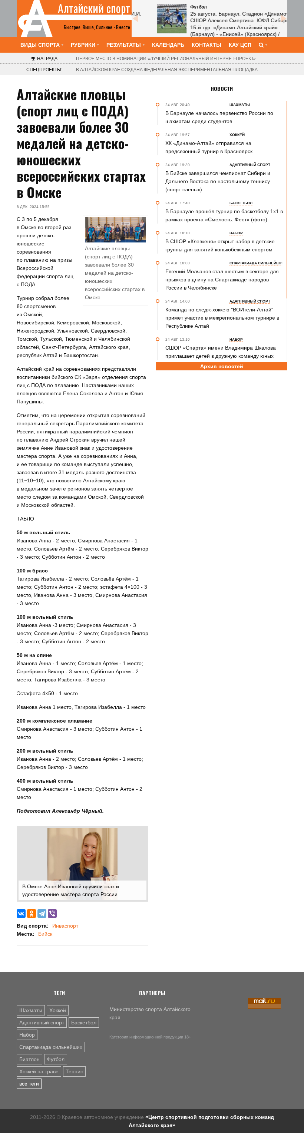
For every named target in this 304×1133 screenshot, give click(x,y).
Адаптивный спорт (41, 1022)
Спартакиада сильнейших (50, 1047)
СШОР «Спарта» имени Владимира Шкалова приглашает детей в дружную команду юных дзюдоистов (220, 356)
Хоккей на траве (39, 1071)
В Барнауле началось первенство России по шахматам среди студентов (219, 117)
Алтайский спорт (94, 8)
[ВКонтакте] (21, 913)
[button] (140, 834)
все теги (29, 1084)
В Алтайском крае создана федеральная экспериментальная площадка (167, 69)
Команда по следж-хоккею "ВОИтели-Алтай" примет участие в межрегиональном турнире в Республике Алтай (222, 318)
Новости (222, 88)
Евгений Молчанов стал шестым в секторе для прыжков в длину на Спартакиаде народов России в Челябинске (222, 279)
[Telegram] (41, 913)
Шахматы (30, 1010)
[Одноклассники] (31, 913)
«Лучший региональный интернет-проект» (166, 58)
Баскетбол (83, 1022)
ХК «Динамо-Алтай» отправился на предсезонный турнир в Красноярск (208, 147)
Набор (27, 1035)
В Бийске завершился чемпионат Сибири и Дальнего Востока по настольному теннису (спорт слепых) (217, 181)
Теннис (74, 1071)
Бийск (45, 934)
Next (283, 18)
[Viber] (52, 913)
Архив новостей (221, 366)
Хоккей (57, 1010)
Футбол (56, 1059)
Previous (135, 18)
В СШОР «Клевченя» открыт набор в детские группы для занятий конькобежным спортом (220, 245)
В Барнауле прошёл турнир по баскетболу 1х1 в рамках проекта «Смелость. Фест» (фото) (224, 215)
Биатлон (29, 1059)
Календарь (168, 45)
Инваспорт (65, 926)
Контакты (206, 45)
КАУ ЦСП (240, 45)
